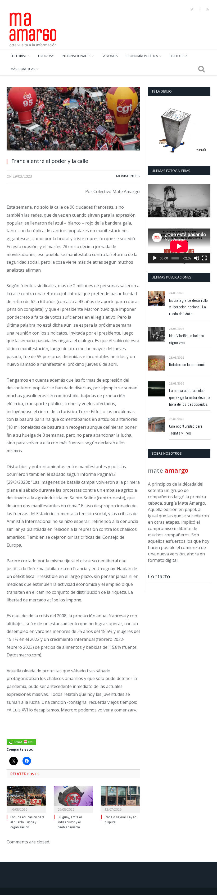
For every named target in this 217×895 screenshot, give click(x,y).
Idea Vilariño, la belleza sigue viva (186, 339)
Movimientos (128, 175)
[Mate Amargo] (33, 28)
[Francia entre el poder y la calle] (73, 120)
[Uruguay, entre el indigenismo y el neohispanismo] (73, 798)
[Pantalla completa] (204, 258)
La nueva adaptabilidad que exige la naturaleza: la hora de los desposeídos (189, 397)
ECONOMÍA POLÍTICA (142, 56)
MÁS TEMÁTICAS (23, 69)
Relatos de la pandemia (187, 364)
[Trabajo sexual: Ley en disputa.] (120, 798)
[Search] (201, 69)
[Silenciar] (196, 258)
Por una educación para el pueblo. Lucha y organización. (27, 822)
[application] (179, 246)
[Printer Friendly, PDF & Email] (21, 741)
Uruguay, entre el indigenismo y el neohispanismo (69, 822)
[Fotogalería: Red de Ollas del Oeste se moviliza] (179, 200)
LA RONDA (110, 56)
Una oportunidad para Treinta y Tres (185, 429)
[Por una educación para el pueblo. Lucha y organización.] (26, 798)
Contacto (159, 576)
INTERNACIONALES (76, 56)
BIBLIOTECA (179, 56)
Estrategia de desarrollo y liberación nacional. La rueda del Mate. (188, 307)
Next (204, 201)
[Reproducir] (154, 258)
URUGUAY (46, 56)
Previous (154, 201)
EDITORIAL (19, 56)
